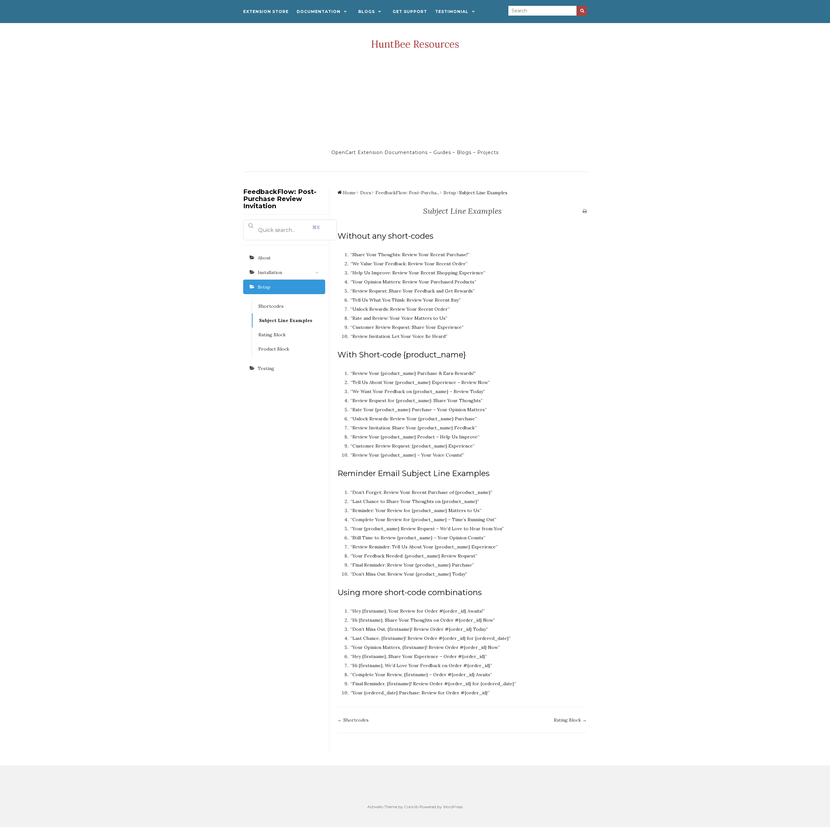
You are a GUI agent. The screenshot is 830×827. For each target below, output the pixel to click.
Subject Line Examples (285, 320)
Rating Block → (570, 720)
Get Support (410, 11)
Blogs (366, 11)
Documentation (318, 11)
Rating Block (272, 335)
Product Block (273, 349)
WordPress (453, 806)
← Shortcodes (353, 720)
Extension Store (266, 11)
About (264, 258)
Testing (266, 368)
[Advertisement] (415, 99)
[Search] (581, 11)
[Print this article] (585, 211)
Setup (264, 287)
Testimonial (451, 11)
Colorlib (411, 806)
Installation (270, 272)
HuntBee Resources (415, 44)
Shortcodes (271, 306)
